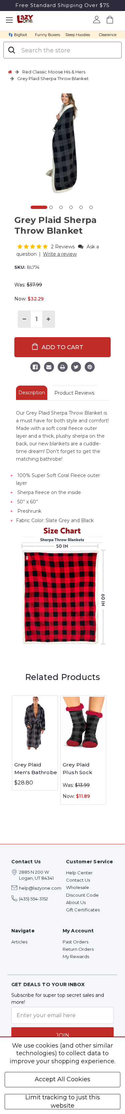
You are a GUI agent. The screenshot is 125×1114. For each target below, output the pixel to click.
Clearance (107, 34)
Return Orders (78, 949)
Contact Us (78, 880)
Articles (19, 941)
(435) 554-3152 (33, 898)
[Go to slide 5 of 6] (81, 207)
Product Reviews (74, 393)
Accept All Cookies (62, 1079)
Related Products (62, 677)
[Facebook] (35, 368)
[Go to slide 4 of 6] (71, 207)
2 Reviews (63, 247)
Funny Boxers (47, 34)
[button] (33, 246)
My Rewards (76, 956)
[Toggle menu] (9, 20)
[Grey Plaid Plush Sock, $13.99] (83, 723)
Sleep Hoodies (77, 34)
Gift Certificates (83, 909)
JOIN (62, 1035)
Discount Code (82, 895)
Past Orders (75, 941)
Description (31, 393)
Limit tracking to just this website (62, 1101)
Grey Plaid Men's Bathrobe (35, 768)
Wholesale (77, 887)
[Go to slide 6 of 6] (91, 207)
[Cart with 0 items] (110, 19)
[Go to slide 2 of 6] (51, 207)
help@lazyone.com (40, 888)
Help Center (79, 872)
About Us (76, 902)
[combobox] (68, 50)
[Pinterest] (89, 368)
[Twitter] (76, 368)
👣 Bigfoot (17, 34)
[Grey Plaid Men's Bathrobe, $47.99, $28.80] (35, 723)
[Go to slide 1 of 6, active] (39, 207)
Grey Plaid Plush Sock (78, 768)
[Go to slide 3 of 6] (61, 207)
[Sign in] (97, 19)
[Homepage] (10, 71)
